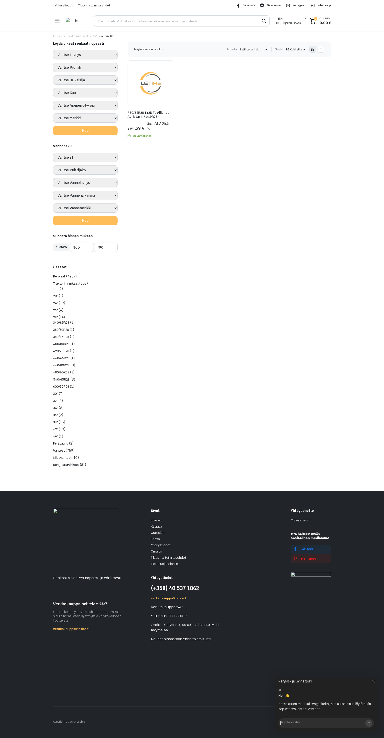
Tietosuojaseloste (164, 564)
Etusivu (57, 36)
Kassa (155, 539)
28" (94, 36)
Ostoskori (158, 533)
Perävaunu (60, 443)
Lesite (80, 722)
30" (55, 394)
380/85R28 (61, 337)
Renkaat (59, 276)
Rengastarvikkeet (66, 465)
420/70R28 (61, 351)
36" (55, 415)
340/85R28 (61, 323)
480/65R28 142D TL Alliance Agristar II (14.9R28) (149, 115)
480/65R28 (61, 372)
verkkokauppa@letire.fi (71, 629)
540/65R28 (61, 379)
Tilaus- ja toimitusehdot (94, 5)
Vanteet (59, 451)
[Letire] (76, 21)
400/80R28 (61, 344)
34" (55, 408)
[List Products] (321, 49)
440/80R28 (61, 365)
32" (55, 401)
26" (55, 310)
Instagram (299, 5)
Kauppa (156, 527)
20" (55, 296)
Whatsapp (324, 5)
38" (55, 422)
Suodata (61, 247)
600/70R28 (61, 387)
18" (55, 289)
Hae (85, 130)
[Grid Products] (312, 49)
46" (55, 436)
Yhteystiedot (63, 5)
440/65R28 (61, 358)
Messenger (274, 5)
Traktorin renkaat (77, 36)
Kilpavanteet (62, 458)
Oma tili (156, 551)
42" (55, 429)
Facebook (249, 5)
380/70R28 (61, 330)
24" (55, 303)
